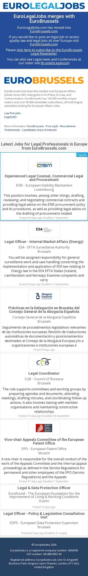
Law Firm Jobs (12, 113)
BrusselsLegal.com (55, 63)
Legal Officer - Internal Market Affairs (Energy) (44, 241)
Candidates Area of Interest (39, 130)
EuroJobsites (42, 544)
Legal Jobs (10, 117)
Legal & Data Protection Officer (44, 488)
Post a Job (52, 126)
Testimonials (12, 130)
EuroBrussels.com (44, 31)
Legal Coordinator (44, 373)
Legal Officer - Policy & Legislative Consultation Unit (44, 515)
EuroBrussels (35, 126)
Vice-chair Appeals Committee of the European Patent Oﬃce (44, 441)
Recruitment (67, 126)
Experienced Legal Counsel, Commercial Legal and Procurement (44, 178)
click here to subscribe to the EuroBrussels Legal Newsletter (49, 52)
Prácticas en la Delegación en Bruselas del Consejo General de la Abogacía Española (44, 310)
